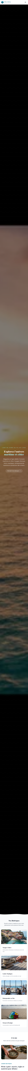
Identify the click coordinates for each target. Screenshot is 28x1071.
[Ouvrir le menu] (25, 2)
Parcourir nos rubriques (13, 471)
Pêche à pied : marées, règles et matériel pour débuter (12, 1067)
